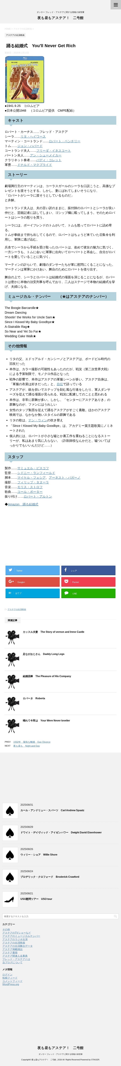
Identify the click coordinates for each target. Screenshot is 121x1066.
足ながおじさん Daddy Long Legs (43, 654)
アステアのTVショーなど (16, 932)
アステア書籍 (9, 952)
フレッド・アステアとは (16, 959)
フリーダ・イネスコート (53, 150)
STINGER (95, 1060)
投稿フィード (9, 978)
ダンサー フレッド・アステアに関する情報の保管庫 (61, 1054)
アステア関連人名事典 (15, 956)
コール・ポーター (30, 491)
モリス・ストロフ (30, 487)
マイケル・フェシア (31, 477)
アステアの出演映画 (17, 609)
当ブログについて (12, 962)
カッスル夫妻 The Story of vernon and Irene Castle (53, 632)
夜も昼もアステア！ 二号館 (60, 18)
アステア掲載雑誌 (12, 949)
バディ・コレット (48, 160)
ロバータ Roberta (34, 698)
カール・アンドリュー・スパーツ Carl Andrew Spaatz (52, 810)
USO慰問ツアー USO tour (36, 899)
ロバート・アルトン (38, 496)
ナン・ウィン (37, 420)
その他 (6, 929)
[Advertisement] (60, 540)
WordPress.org (10, 984)
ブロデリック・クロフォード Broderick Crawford (49, 876)
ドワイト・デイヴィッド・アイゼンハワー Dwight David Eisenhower (61, 832)
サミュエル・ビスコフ (33, 468)
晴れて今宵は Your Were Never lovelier (46, 720)
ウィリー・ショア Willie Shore (38, 854)
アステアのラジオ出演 (15, 939)
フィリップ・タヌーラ (33, 482)
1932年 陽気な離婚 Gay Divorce (31, 742)
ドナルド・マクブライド (34, 164)
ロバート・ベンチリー (64, 141)
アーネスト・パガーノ (64, 477)
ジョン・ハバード (30, 146)
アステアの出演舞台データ (17, 946)
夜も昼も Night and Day (26, 746)
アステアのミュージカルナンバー (21, 936)
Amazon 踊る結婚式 (23, 504)
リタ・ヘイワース (33, 136)
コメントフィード (12, 981)
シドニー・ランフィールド (36, 473)
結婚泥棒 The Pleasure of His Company (47, 676)
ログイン (7, 974)
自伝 (60, 384)
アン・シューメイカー (45, 155)
